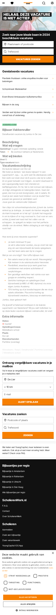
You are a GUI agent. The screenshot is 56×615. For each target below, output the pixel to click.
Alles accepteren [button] (28, 597)
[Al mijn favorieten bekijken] (12, 3)
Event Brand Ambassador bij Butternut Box (22, 96)
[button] (28, 610)
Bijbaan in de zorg (10, 104)
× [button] (53, 553)
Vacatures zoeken (28, 59)
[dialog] (28, 582)
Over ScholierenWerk (12, 516)
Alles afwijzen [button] (28, 604)
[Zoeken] (45, 3)
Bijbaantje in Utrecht (11, 482)
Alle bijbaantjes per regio (13, 492)
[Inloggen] (52, 3)
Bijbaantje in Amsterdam (13, 471)
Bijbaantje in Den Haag (12, 487)
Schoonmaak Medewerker (14, 89)
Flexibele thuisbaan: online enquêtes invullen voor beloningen (25, 79)
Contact (6, 511)
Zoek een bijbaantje (11, 535)
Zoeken (28, 435)
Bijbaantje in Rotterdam (13, 476)
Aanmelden (7, 529)
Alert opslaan (28, 401)
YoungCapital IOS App (12, 545)
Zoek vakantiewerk (11, 540)
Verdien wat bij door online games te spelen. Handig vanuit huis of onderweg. (26, 113)
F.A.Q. (5, 505)
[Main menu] (3, 3)
